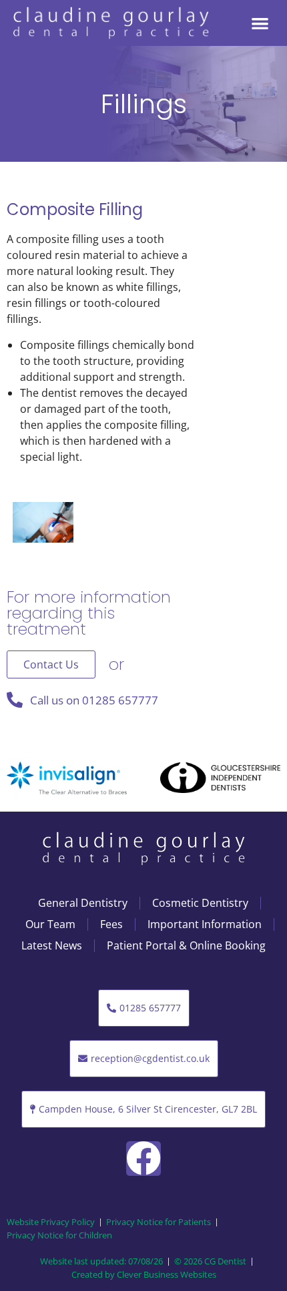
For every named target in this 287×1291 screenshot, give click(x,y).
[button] (260, 23)
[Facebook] (143, 1158)
